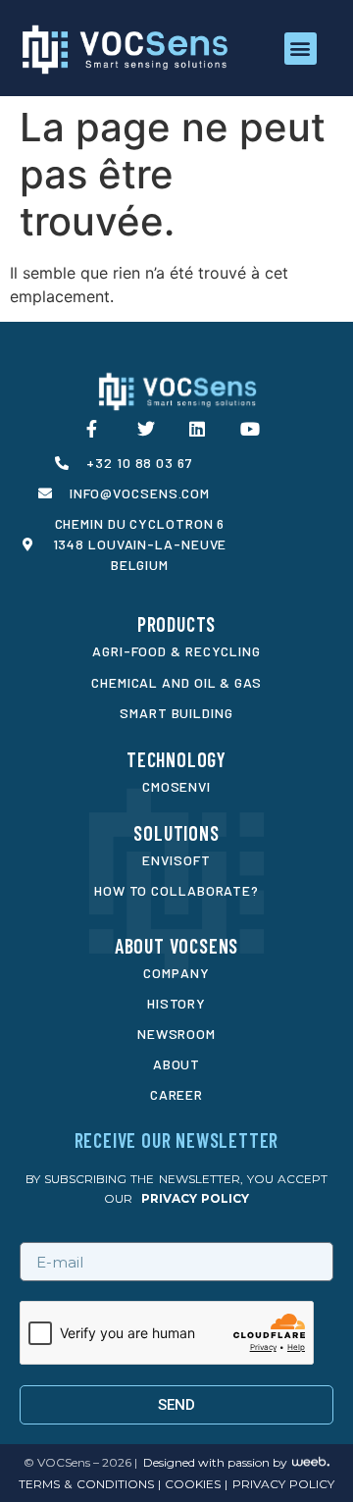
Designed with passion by (215, 1462)
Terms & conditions (86, 1483)
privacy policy (195, 1198)
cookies (191, 1483)
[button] (300, 48)
